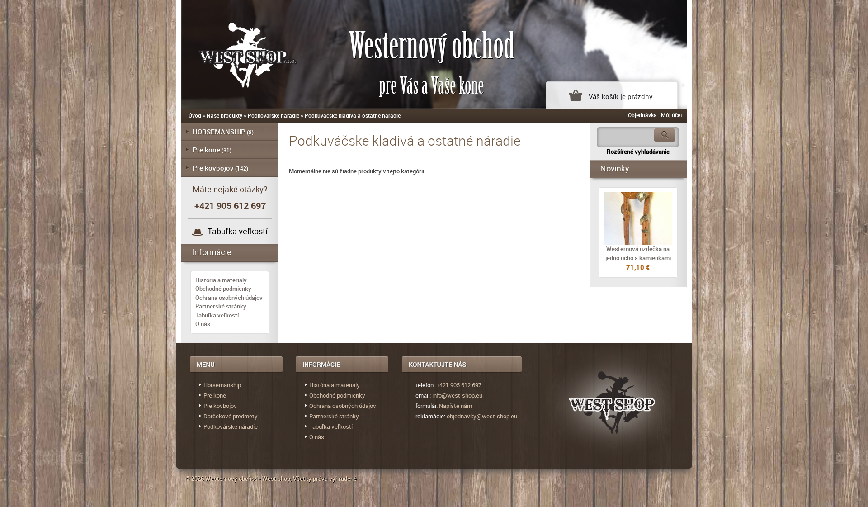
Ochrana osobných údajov (229, 298)
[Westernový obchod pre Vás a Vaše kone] (237, 53)
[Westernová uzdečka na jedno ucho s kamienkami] (638, 218)
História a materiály (221, 280)
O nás (202, 324)
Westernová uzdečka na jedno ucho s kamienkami (638, 253)
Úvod (195, 115)
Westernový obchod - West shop (247, 478)
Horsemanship (222, 385)
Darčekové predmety (230, 416)
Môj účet (671, 114)
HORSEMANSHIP (219, 131)
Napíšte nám (455, 406)
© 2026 (195, 478)
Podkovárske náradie (273, 115)
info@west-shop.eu (457, 395)
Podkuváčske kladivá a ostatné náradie (353, 115)
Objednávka (642, 114)
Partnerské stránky (220, 306)
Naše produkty (224, 115)
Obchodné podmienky (223, 288)
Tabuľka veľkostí (238, 231)
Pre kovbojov (213, 167)
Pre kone (206, 149)
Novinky (614, 168)
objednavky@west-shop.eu (482, 416)
